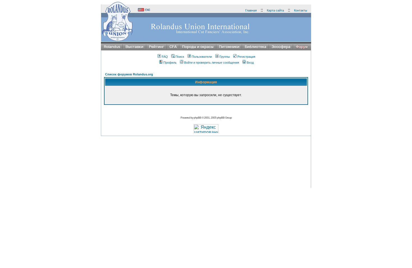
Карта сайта (275, 10)
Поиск (179, 56)
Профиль (170, 62)
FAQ (165, 56)
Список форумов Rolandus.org (129, 74)
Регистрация (246, 56)
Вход (250, 62)
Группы (224, 56)
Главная (251, 10)
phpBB (197, 117)
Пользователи (202, 56)
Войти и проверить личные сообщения (211, 62)
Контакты (300, 10)
